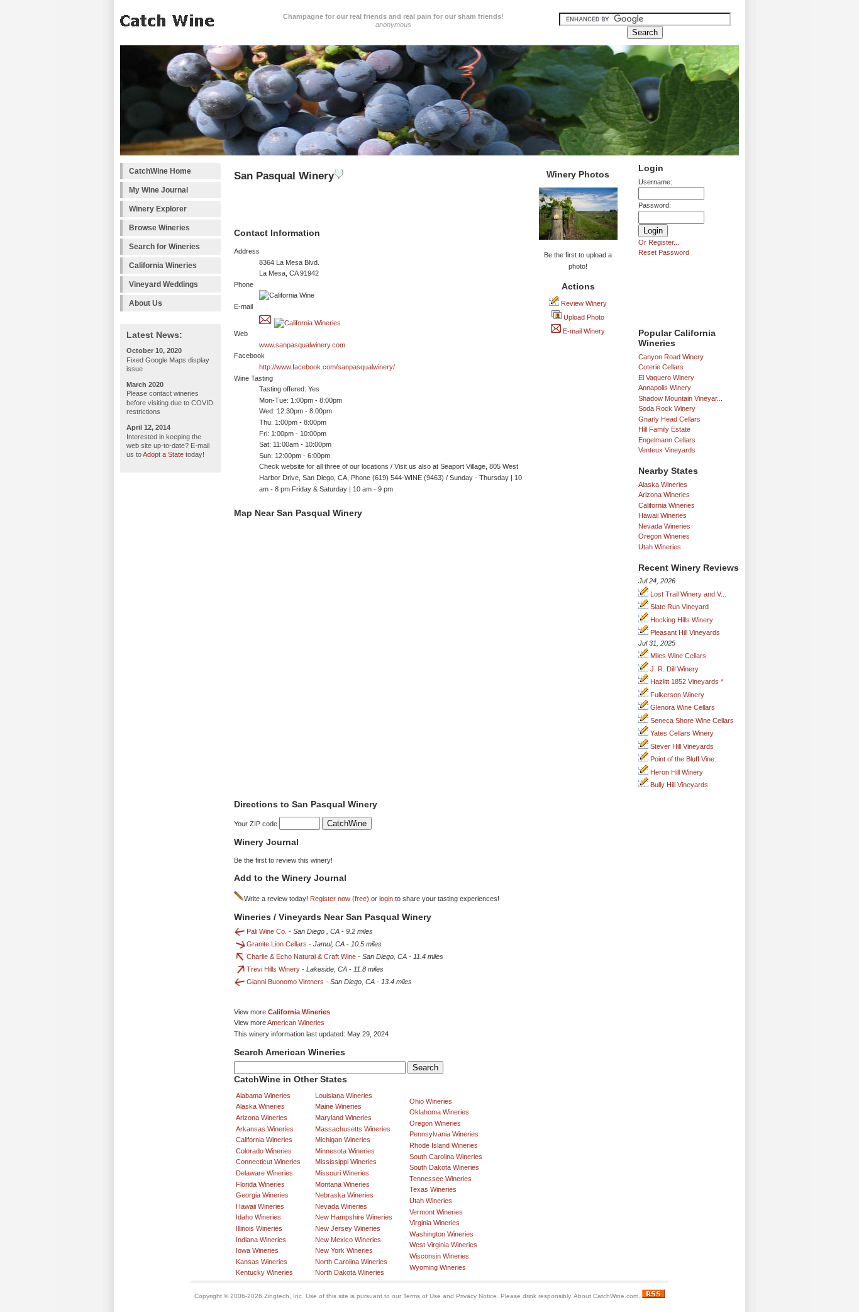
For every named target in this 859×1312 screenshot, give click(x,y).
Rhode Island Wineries (443, 1145)
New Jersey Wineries (347, 1228)
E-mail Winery (583, 331)
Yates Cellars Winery (681, 733)
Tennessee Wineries (440, 1178)
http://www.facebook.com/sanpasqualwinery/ (327, 367)
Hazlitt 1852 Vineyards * (685, 681)
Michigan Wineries (342, 1139)
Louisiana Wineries (343, 1095)
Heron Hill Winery (675, 772)
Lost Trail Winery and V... (687, 594)
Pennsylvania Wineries (444, 1134)
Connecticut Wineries (268, 1161)
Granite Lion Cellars (277, 944)
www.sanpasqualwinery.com (302, 345)
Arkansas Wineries (265, 1129)
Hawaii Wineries (662, 515)
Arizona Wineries (664, 494)
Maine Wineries (338, 1106)
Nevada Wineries (664, 526)
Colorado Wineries (264, 1151)
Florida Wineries (260, 1184)
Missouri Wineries (342, 1173)
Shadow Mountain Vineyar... (680, 398)
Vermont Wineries (436, 1212)
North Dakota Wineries (349, 1272)
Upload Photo (583, 317)
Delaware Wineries (264, 1173)
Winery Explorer (158, 209)
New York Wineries (344, 1250)
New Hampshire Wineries (353, 1217)
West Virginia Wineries (443, 1244)
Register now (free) (339, 898)
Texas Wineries (433, 1189)
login (386, 898)
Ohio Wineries (430, 1101)
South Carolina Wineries (445, 1156)
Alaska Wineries (662, 484)
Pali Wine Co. (267, 931)
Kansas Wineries (261, 1261)
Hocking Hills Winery (680, 620)
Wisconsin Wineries (439, 1256)
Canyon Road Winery (671, 357)
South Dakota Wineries (444, 1167)
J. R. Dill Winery (673, 669)
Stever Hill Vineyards (681, 746)
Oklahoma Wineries (439, 1112)
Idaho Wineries (258, 1217)
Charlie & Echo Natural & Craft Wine (301, 956)
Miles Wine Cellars (677, 655)
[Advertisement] (170, 667)
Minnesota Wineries (345, 1151)
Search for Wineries (164, 246)
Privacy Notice (476, 1295)
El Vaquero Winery (666, 377)
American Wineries (295, 1022)
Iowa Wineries (257, 1250)
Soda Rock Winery (667, 408)
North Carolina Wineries (351, 1261)
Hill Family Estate (664, 429)
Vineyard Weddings (163, 284)
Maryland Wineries (343, 1117)
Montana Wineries (342, 1184)
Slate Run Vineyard (678, 606)
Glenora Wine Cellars (681, 707)
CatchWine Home (160, 171)
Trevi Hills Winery (273, 969)
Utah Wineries (659, 547)
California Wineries (163, 265)
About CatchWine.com (606, 1295)
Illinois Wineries (259, 1228)
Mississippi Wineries (346, 1161)
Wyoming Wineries (437, 1267)
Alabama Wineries (263, 1095)
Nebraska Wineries (344, 1195)
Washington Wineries (441, 1234)
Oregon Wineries (664, 536)
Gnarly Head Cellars (669, 419)
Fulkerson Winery (676, 694)
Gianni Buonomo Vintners (285, 981)
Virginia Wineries (434, 1222)
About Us (145, 303)
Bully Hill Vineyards (678, 784)
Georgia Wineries (262, 1195)
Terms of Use (422, 1295)
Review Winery (583, 303)
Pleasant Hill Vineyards (684, 632)
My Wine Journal (158, 190)
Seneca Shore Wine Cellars (691, 720)
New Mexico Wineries (348, 1239)
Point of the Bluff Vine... (684, 759)
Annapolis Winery (664, 387)
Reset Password (663, 252)
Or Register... (658, 242)
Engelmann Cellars (667, 440)
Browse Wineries (159, 227)
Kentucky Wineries (264, 1272)
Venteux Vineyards (667, 450)
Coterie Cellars (661, 367)
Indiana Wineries (261, 1239)
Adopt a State (163, 454)
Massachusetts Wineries (353, 1129)
